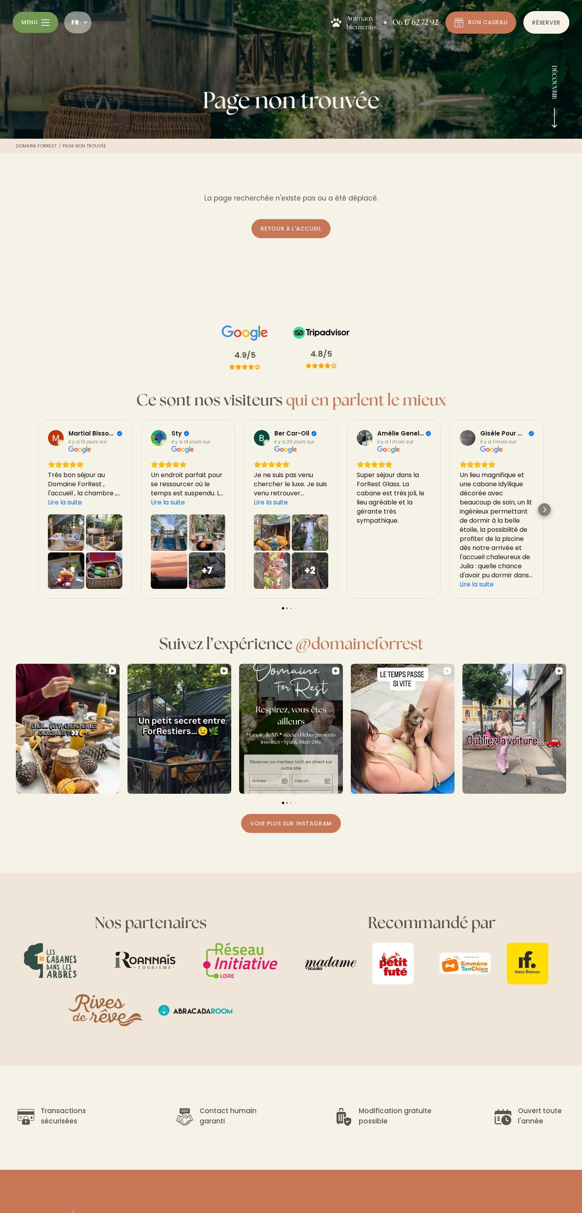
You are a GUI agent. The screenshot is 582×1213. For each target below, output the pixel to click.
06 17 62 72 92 (415, 22)
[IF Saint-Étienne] (532, 963)
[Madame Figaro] (330, 963)
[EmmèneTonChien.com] (465, 963)
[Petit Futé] (398, 963)
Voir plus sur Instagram (291, 823)
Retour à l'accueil (291, 229)
